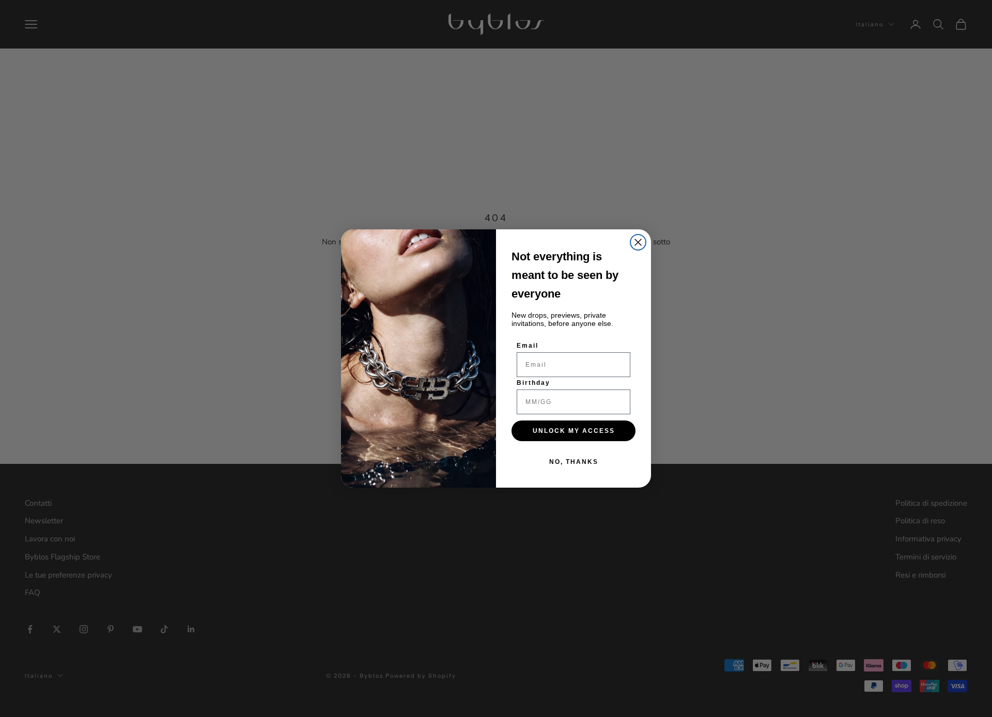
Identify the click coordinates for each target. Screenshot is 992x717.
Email (527, 345)
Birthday (533, 382)
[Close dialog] (638, 242)
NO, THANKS (573, 461)
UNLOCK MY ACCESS (574, 430)
